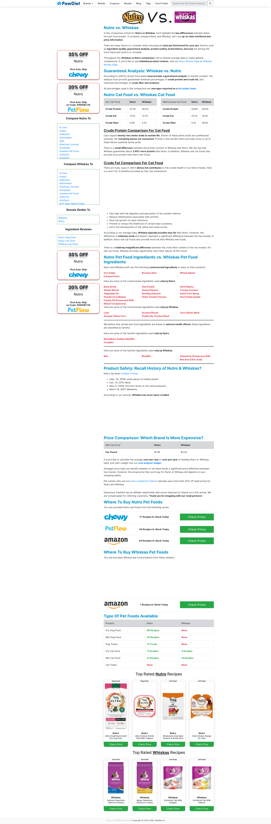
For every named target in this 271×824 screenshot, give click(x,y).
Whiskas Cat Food (68, 244)
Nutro (61, 221)
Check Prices (197, 517)
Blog (138, 3)
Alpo (61, 141)
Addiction (64, 134)
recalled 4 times (129, 373)
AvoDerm (64, 157)
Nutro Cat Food (66, 240)
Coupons (114, 3)
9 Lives (63, 127)
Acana (62, 130)
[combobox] (189, 3)
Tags (148, 3)
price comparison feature (143, 481)
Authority (64, 154)
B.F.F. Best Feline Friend (71, 203)
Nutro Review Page (189, 61)
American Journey (69, 144)
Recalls (128, 3)
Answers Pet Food (69, 151)
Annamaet (64, 147)
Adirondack (65, 137)
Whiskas (62, 217)
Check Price (115, 744)
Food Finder (161, 3)
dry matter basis (187, 88)
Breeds (101, 3)
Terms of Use (111, 820)
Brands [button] (87, 3)
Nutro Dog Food (67, 237)
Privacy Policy (125, 820)
